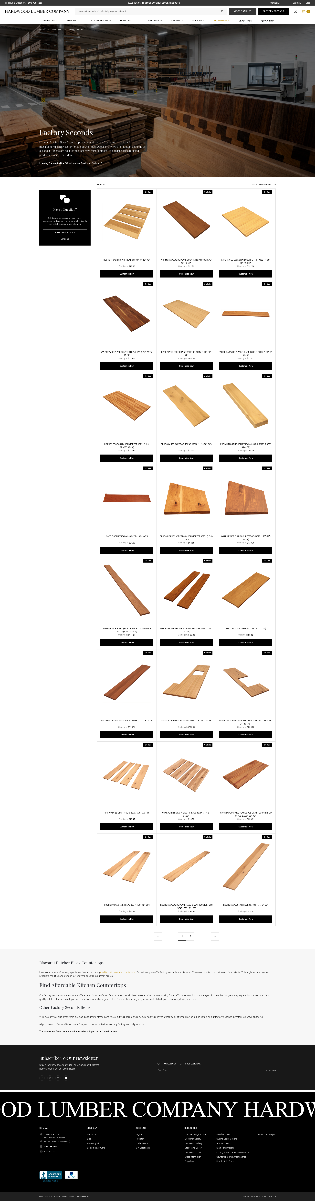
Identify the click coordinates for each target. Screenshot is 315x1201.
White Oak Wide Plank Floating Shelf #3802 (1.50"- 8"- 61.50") (246, 353)
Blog (308, 3)
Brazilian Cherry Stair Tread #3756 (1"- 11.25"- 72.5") (127, 721)
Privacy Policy (256, 1196)
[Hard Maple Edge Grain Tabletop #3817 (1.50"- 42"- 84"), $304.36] (186, 314)
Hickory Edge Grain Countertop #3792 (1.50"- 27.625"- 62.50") (127, 445)
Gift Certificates (143, 1148)
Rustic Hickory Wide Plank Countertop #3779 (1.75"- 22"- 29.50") (186, 538)
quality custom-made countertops (118, 972)
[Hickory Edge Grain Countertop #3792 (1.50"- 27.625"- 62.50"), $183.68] (127, 406)
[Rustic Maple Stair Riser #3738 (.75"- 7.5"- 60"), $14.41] (246, 867)
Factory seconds (273, 11)
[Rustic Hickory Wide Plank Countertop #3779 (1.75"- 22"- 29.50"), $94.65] (186, 498)
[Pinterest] (58, 1078)
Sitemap (246, 1196)
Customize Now (127, 274)
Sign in (139, 1134)
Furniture (125, 21)
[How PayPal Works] (71, 1174)
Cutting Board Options (226, 1139)
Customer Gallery (90, 163)
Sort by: (255, 184)
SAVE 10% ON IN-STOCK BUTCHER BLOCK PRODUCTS (154, 3)
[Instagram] (50, 1078)
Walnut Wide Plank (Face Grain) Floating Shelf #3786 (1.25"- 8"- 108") (127, 630)
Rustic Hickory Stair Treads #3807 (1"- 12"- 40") (127, 260)
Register (140, 1139)
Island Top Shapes (267, 1134)
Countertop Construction (196, 1152)
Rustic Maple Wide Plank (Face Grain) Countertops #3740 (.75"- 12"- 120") (186, 906)
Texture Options (223, 1143)
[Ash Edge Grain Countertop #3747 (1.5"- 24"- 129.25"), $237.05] (186, 682)
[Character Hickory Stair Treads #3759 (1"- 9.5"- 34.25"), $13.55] (186, 774)
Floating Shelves (99, 21)
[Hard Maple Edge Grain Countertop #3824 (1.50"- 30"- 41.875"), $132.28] (246, 222)
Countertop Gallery (193, 1143)
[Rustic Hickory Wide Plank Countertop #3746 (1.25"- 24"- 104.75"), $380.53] (246, 682)
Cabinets (175, 21)
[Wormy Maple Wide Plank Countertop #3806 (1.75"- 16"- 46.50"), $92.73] (186, 222)
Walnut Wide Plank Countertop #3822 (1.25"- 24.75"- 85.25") (127, 353)
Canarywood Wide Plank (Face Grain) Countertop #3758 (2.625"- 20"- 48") (246, 814)
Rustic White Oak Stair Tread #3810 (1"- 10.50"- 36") (186, 444)
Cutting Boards (151, 21)
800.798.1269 (35, 2)
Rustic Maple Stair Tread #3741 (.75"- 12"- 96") (127, 905)
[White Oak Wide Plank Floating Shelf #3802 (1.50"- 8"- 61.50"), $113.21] (246, 314)
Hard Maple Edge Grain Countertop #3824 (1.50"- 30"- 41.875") (246, 261)
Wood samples (243, 11)
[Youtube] (66, 1078)
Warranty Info (93, 1143)
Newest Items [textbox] (265, 184)
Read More (66, 155)
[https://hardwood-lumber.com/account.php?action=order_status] (295, 11)
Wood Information (193, 1157)
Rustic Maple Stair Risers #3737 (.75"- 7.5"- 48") (127, 813)
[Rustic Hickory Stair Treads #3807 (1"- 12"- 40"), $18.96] (127, 222)
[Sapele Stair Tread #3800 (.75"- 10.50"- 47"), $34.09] (127, 498)
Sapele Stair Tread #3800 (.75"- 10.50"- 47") (127, 536)
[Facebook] (42, 1078)
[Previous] (158, 936)
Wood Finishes (223, 1134)
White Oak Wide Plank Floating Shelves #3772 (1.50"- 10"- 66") (186, 630)
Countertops (48, 21)
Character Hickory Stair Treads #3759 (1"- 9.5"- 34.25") (186, 814)
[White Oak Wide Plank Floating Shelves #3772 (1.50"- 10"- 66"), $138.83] (186, 590)
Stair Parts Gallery (193, 1148)
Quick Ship (267, 20)
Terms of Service (270, 1196)
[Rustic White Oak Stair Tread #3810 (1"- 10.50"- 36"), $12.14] (186, 406)
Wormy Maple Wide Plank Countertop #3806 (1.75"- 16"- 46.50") (186, 261)
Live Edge (197, 21)
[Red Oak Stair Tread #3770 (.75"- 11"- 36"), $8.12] (246, 590)
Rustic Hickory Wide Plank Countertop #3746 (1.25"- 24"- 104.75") (245, 722)
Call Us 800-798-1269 (65, 233)
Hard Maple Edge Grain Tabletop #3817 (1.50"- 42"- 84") (186, 353)
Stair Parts (73, 21)
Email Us (65, 239)
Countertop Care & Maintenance (231, 1157)
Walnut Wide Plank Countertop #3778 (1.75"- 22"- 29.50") (245, 538)
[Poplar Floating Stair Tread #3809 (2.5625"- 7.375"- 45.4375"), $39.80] (246, 406)
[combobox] (267, 184)
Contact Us (275, 3)
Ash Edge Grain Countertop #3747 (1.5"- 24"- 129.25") (186, 721)
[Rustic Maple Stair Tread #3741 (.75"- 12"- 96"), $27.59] (127, 867)
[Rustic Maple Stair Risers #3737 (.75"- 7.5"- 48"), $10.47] (127, 774)
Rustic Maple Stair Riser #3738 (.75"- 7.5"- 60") (245, 905)
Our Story (297, 3)
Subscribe (271, 1070)
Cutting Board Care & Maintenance (232, 1152)
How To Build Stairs (225, 1161)
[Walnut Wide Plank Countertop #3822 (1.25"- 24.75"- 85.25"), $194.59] (127, 314)
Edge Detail (190, 1161)
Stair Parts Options (225, 1148)
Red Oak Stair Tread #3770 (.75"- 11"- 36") (246, 628)
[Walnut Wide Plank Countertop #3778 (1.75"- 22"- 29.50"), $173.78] (246, 498)
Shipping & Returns (96, 1148)
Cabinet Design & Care (195, 1134)
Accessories (220, 21)
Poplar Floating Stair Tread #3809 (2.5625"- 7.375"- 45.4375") (245, 445)
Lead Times (245, 20)
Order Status (142, 1143)
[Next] (215, 936)
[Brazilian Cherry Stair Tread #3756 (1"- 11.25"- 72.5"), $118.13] (127, 682)
